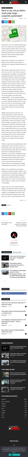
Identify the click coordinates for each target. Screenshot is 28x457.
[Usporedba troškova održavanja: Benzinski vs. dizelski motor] (5, 265)
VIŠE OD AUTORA (17, 252)
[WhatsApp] (13, 21)
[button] (26, 2)
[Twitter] (6, 21)
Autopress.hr (5, 18)
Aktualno (8, 5)
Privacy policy (16, 454)
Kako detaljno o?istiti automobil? (6, 223)
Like (24, 293)
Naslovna (3, 5)
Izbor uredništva (9, 7)
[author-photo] (14, 240)
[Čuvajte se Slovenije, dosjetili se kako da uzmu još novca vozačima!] (5, 382)
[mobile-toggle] (2, 2)
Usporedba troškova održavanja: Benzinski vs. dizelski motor (17, 265)
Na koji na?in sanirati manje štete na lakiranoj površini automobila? (21, 224)
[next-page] (5, 281)
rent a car (9, 205)
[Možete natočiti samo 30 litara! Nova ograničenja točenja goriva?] (5, 374)
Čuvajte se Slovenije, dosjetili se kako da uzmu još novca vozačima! (18, 381)
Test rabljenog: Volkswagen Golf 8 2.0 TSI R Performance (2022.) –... (18, 362)
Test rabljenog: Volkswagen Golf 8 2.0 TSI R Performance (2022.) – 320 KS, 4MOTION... (13, 321)
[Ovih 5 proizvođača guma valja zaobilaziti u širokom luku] (5, 389)
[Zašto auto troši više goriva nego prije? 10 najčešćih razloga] (5, 257)
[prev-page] (2, 281)
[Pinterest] (9, 21)
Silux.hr (25, 200)
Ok (10, 454)
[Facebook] (2, 21)
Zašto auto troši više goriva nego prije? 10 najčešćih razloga (17, 257)
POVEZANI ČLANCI (6, 252)
